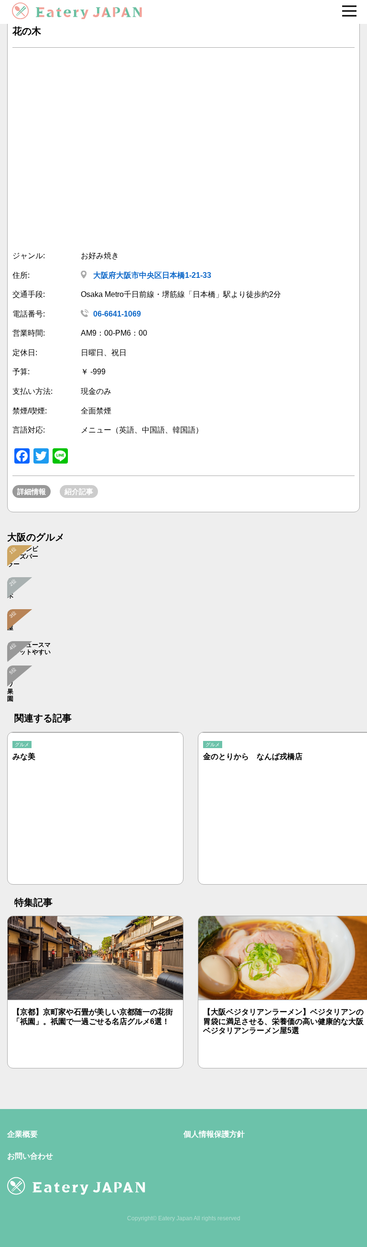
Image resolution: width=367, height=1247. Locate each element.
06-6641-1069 (117, 314)
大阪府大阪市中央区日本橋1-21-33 (151, 275)
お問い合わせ (30, 1156)
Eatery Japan (175, 1218)
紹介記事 (79, 491)
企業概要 (22, 1134)
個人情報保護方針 (214, 1134)
